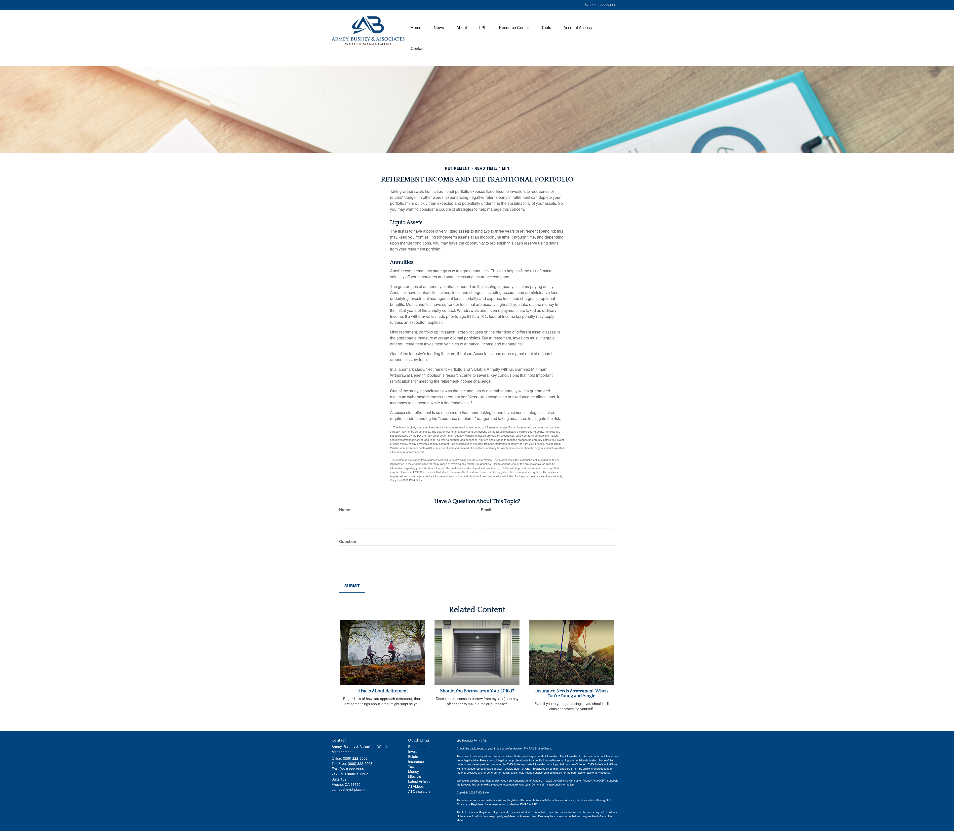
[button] (439, 27)
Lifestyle (414, 776)
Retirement (417, 746)
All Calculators (419, 791)
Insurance (416, 761)
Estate (413, 756)
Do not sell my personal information (552, 784)
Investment (417, 751)
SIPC (535, 804)
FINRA (524, 804)
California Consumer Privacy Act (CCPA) (581, 780)
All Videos (416, 786)
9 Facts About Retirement (383, 691)
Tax (411, 766)
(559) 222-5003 (602, 4)
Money (413, 771)
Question (347, 541)
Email (486, 509)
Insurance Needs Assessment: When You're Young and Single (571, 694)
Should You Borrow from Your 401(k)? (477, 691)
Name (344, 509)
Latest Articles (419, 781)
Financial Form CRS (474, 740)
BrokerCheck (543, 748)
